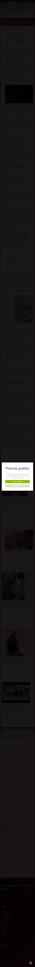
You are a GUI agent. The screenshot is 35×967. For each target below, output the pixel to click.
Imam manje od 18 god (17, 485)
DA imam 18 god (17, 481)
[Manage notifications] (30, 962)
